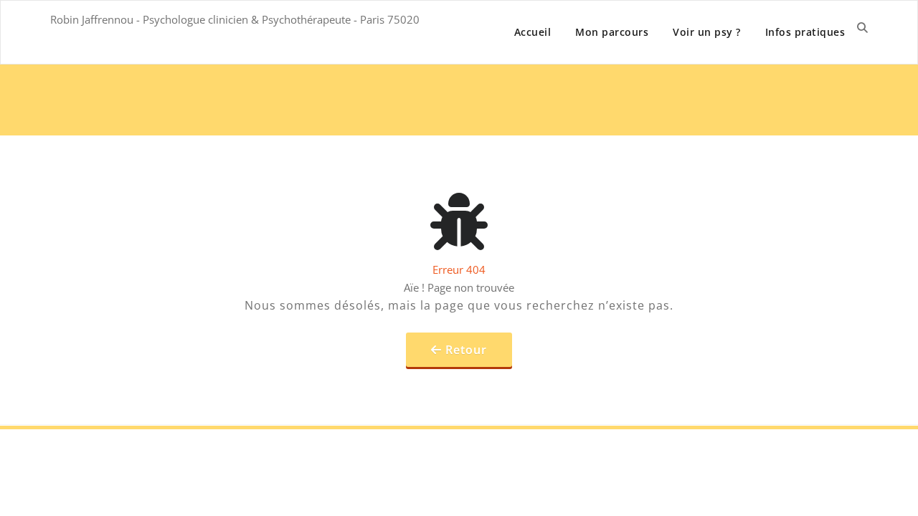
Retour (466, 350)
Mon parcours (611, 32)
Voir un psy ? (707, 32)
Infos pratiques (805, 32)
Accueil (533, 32)
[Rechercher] (862, 27)
